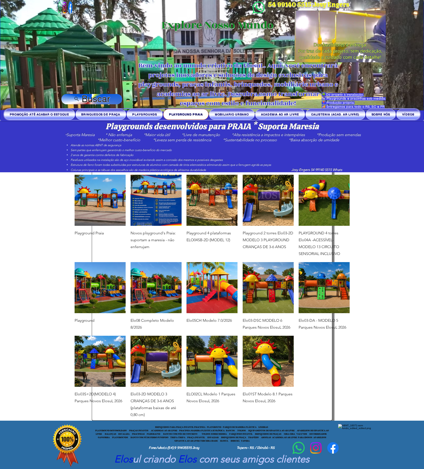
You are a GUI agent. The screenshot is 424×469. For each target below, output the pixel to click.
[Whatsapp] (258, 7)
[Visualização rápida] (100, 200)
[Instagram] (315, 448)
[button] (379, 57)
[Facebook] (63, 7)
